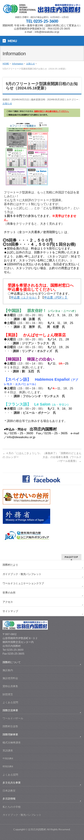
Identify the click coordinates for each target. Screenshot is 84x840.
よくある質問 (10, 702)
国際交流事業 (10, 710)
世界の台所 (9, 592)
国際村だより (10, 564)
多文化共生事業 (12, 782)
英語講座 (8, 750)
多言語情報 (9, 798)
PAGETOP (71, 557)
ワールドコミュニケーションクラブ (23, 583)
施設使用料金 (10, 678)
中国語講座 (8, 758)
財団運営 (8, 694)
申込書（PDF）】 (56, 297)
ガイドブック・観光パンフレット (22, 574)
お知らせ (7, 103)
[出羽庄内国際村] (42, 8)
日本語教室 (9, 790)
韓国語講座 (8, 766)
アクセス (8, 601)
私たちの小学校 (12, 806)
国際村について (12, 662)
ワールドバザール (13, 718)
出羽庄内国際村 (37, 829)
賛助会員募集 (10, 686)
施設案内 (8, 670)
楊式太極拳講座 (12, 742)
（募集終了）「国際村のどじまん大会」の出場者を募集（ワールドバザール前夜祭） (62, 457)
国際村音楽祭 (10, 726)
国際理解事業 (10, 734)
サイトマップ (10, 611)
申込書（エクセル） (24, 297)
